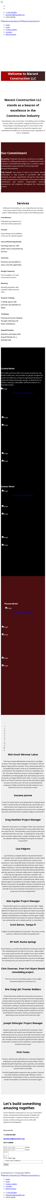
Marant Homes (11, 34)
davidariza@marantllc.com (15, 15)
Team (8, 27)
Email (27, 1150)
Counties (9, 32)
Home (8, 25)
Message (12, 1158)
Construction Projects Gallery (23, 393)
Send (6, 1164)
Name (27, 1147)
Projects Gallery (11, 30)
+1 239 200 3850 (11, 12)
